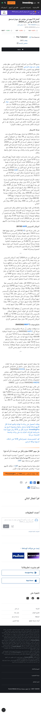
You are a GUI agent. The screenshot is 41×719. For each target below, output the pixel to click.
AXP (24, 226)
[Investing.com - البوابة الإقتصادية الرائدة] (29, 3)
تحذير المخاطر (36, 682)
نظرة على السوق (13, 8)
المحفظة (37, 616)
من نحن (17, 608)
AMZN (36, 382)
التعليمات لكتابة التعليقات (33, 531)
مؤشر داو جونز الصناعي (31, 67)
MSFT (26, 324)
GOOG (21, 369)
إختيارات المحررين (25, 8)
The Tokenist (21, 37)
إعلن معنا (16, 612)
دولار (7, 102)
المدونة (37, 608)
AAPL (29, 331)
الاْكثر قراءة (36, 8)
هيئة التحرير (16, 620)
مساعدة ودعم (15, 616)
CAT (16, 170)
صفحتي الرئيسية (23, 43)
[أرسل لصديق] (21, 482)
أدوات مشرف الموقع (34, 620)
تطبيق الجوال (35, 612)
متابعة (19, 49)
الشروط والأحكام (35, 669)
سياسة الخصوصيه (35, 675)
